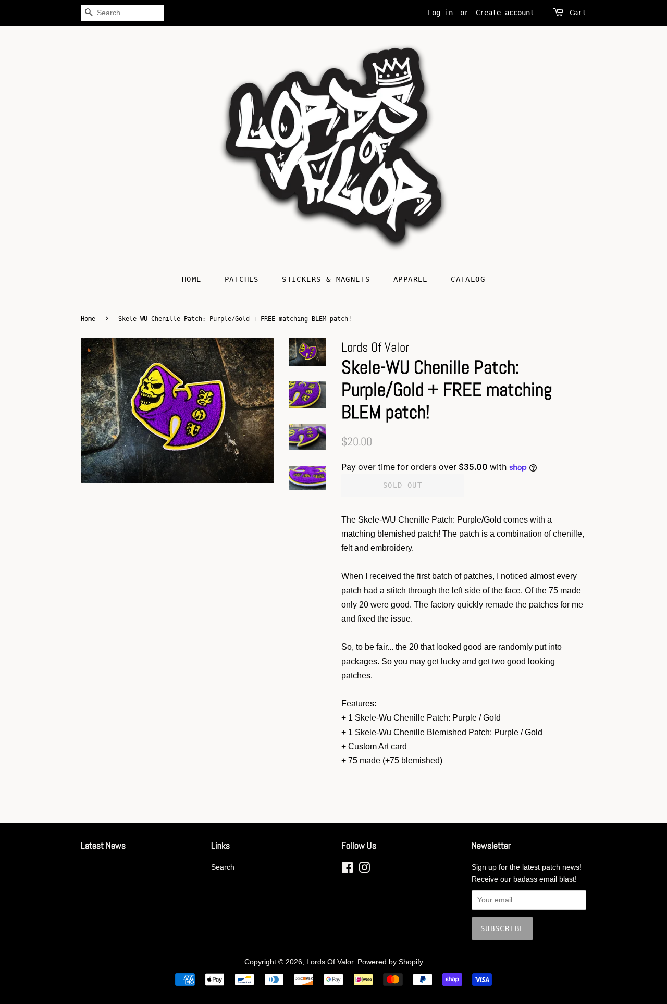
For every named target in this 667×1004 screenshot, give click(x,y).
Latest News (103, 845)
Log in (440, 12)
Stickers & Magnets (326, 279)
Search (222, 867)
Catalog (468, 279)
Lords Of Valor (329, 962)
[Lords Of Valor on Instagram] (364, 870)
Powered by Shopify (390, 962)
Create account (505, 12)
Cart (578, 12)
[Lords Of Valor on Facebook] (347, 870)
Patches (242, 279)
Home (192, 279)
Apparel (410, 279)
